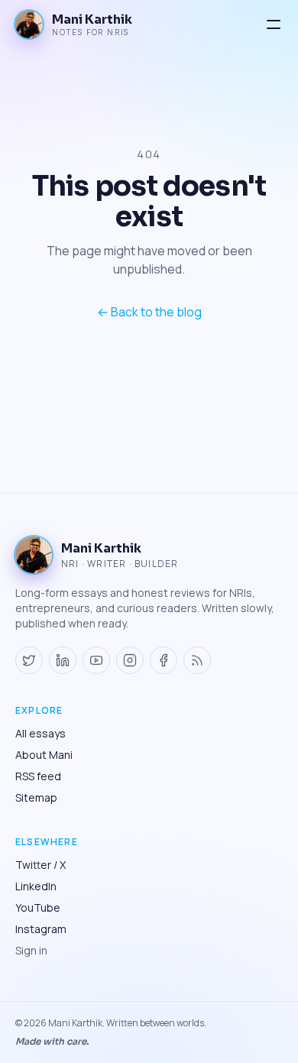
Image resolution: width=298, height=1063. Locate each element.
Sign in (31, 950)
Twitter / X (40, 864)
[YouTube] (96, 660)
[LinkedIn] (62, 660)
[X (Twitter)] (29, 660)
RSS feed (38, 776)
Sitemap (36, 797)
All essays (40, 733)
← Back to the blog (149, 311)
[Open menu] (273, 24)
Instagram (40, 929)
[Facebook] (163, 660)
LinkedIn (36, 886)
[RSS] (197, 660)
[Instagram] (130, 660)
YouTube (37, 907)
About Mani (44, 754)
